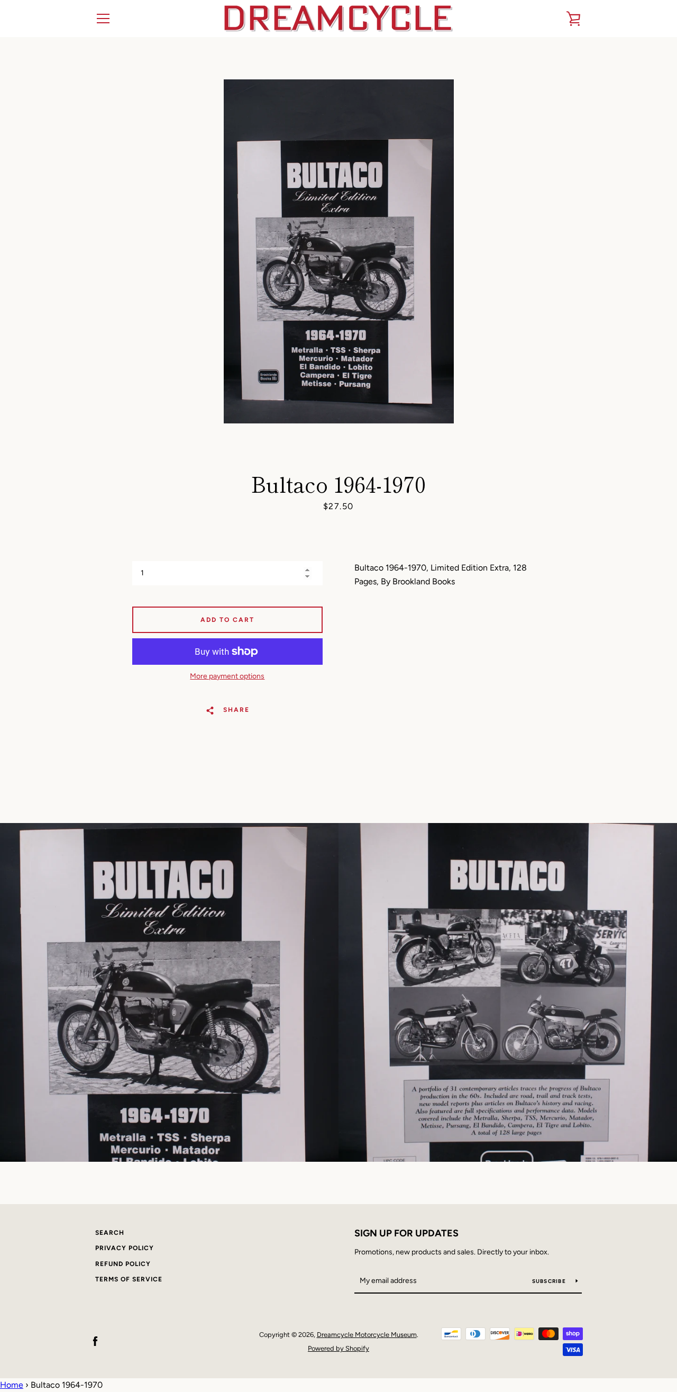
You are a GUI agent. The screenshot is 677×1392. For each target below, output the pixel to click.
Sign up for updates (406, 1233)
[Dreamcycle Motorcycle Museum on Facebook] (95, 1341)
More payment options (227, 676)
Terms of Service (128, 1279)
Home (11, 1385)
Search (109, 1232)
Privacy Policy (124, 1248)
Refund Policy (123, 1264)
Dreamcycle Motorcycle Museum (367, 1335)
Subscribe (550, 1281)
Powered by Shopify (338, 1348)
